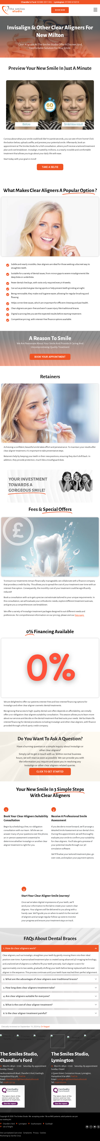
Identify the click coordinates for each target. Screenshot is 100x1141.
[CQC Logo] (10, 1092)
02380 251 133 (9, 1082)
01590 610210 (60, 1082)
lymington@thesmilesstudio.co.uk (72, 1079)
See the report (10, 1103)
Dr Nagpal (45, 1026)
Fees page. (79, 615)
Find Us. (22, 1076)
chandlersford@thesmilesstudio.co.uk (22, 1079)
